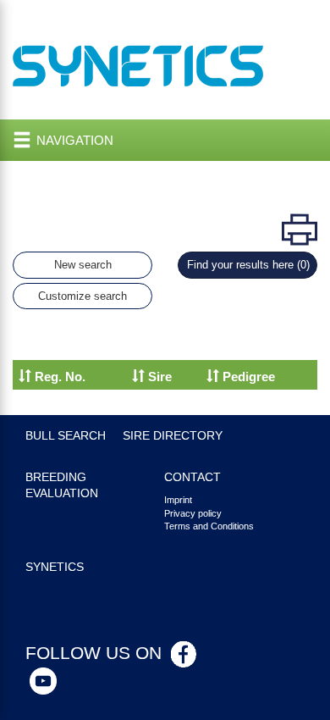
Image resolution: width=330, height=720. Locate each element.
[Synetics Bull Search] (138, 65)
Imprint (178, 500)
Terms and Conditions (209, 526)
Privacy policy (193, 513)
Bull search (65, 435)
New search (83, 264)
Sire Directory (173, 435)
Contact (192, 477)
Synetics (54, 567)
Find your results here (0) (248, 264)
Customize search (82, 296)
